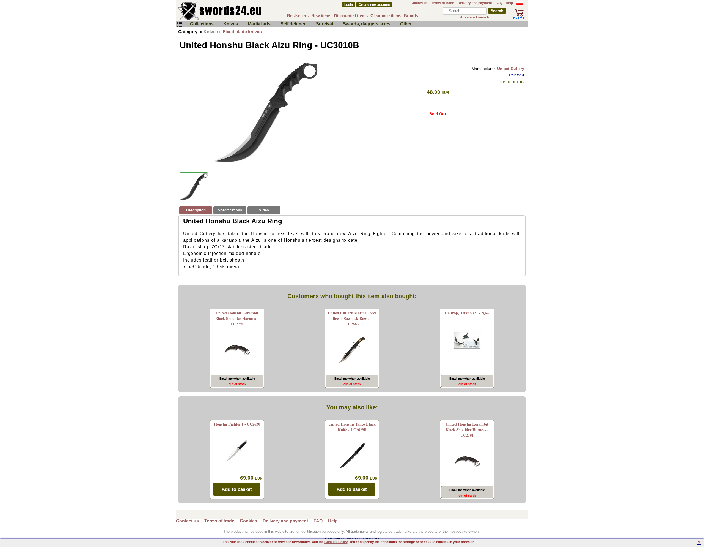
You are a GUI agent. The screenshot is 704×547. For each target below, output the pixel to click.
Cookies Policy (336, 542)
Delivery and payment (475, 3)
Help (509, 3)
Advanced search (474, 17)
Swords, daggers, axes (367, 23)
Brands (411, 15)
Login (348, 4)
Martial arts (259, 23)
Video (264, 210)
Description (196, 210)
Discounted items (351, 15)
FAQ (499, 3)
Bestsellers (298, 15)
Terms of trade (442, 3)
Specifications (230, 210)
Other (406, 23)
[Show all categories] (179, 24)
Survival (324, 23)
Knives (230, 23)
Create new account (374, 4)
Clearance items (385, 15)
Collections (202, 23)
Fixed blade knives (242, 31)
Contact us (419, 3)
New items (321, 15)
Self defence (293, 23)
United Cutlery (510, 68)
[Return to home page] (237, 11)
